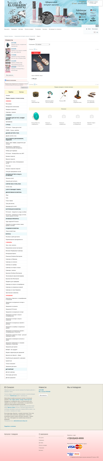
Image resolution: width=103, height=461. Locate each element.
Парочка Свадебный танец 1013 (77, 102)
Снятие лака (9, 186)
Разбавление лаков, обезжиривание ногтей (15, 162)
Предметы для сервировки (12, 281)
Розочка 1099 (62, 100)
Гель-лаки (8, 165)
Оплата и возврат (29, 29)
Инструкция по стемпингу (55, 29)
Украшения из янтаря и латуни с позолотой (14, 319)
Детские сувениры (10, 372)
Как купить (7, 29)
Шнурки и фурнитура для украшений (15, 352)
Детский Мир (9, 369)
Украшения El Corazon (11, 309)
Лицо (7, 195)
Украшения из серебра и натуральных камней (15, 327)
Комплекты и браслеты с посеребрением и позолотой (16, 299)
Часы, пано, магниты (11, 245)
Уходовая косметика (12, 228)
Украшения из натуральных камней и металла (15, 323)
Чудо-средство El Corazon (12, 221)
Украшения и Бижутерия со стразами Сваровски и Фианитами (15, 343)
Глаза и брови (9, 200)
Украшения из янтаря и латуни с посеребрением (14, 315)
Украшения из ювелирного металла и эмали (15, 339)
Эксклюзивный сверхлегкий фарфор (15, 276)
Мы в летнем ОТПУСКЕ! (44, 391)
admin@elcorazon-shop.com (20, 420)
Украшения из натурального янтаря (14, 312)
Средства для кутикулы (11, 181)
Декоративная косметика (13, 192)
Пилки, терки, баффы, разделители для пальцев (16, 143)
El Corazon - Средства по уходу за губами (16, 211)
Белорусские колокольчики (12, 106)
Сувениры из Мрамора (11, 259)
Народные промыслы (11, 109)
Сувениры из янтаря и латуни (13, 267)
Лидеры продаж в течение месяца (63, 87)
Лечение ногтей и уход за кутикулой (13, 175)
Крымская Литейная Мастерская (14, 273)
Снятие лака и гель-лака (13, 183)
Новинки (63, 108)
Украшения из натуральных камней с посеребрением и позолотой (15, 331)
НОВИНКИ (8, 101)
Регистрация (95, 28)
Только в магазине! (10, 363)
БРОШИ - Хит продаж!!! (11, 349)
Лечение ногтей (10, 178)
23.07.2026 (41, 390)
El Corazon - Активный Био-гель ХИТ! (15, 153)
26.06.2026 (13, 48)
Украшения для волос (11, 366)
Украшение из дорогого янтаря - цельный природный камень (16, 335)
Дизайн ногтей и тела (12, 133)
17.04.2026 (13, 54)
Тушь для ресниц (10, 203)
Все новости (9, 75)
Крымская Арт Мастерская (12, 278)
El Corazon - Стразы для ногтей (13, 127)
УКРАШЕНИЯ (9, 295)
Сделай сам (9, 360)
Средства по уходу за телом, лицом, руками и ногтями (15, 225)
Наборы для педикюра (11, 150)
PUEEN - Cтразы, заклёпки (12, 130)
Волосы (8, 234)
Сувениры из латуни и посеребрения (15, 284)
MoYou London (11, 407)
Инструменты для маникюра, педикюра (15, 139)
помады (22, 399)
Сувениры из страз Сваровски (13, 290)
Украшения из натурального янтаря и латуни (15, 303)
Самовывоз (14, 29)
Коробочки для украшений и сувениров (15, 358)
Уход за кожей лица (10, 231)
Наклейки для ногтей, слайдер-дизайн (15, 118)
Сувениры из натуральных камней (14, 287)
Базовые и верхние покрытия (13, 168)
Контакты (45, 29)
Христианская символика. (12, 292)
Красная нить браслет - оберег (13, 355)
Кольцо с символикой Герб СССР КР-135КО (35, 102)
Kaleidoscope (13, 395)
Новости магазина (11, 80)
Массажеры (9, 103)
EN (97, 32)
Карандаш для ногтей (11, 206)
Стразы (8, 124)
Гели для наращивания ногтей (13, 171)
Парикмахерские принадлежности (14, 239)
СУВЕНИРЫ (9, 242)
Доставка (21, 29)
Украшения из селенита (12, 306)
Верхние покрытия (10, 159)
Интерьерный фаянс (11, 253)
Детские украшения (10, 377)
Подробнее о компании (10, 426)
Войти (89, 28)
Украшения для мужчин (11, 346)
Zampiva (8, 95)
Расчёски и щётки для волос (13, 236)
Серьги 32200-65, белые (37, 75)
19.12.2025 (13, 61)
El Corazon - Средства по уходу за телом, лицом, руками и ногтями (16, 215)
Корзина (91, 1)
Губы (7, 197)
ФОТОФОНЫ (9, 121)
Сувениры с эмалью (11, 112)
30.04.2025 (13, 67)
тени (10, 399)
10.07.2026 (13, 42)
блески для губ (28, 399)
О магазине (38, 29)
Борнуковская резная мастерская (14, 248)
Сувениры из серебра (11, 264)
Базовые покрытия (10, 156)
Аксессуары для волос (11, 374)
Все (36, 49)
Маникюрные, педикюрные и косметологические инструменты (14, 147)
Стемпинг (9, 115)
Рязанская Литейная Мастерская (14, 256)
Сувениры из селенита (11, 262)
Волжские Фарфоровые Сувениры (14, 250)
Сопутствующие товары (13, 189)
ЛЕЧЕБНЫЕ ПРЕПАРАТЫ (12, 218)
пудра (13, 399)
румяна (17, 399)
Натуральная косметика (13, 209)
